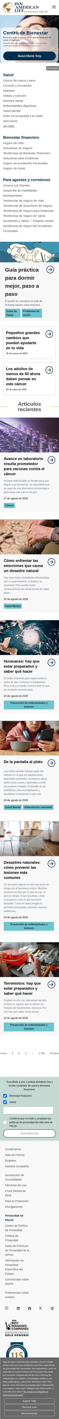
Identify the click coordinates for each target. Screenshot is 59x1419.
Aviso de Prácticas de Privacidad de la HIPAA (17, 1250)
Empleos (10, 1160)
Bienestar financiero (20, 1095)
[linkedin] (18, 1308)
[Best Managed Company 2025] (29, 1329)
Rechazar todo (29, 1407)
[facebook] (29, 1308)
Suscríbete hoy (29, 56)
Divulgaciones (14, 1206)
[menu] (53, 6)
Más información (29, 1413)
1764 (42, 1053)
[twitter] (41, 1308)
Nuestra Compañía (17, 1166)
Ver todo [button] (8, 126)
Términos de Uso (16, 1185)
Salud (12, 1102)
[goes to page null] (48, 269)
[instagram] (7, 1308)
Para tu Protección (16, 1201)
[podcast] (52, 1308)
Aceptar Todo (29, 1400)
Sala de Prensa (14, 1155)
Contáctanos (13, 1149)
